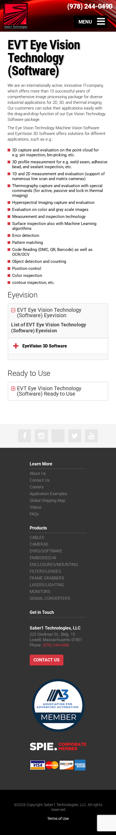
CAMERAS (39, 544)
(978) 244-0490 (56, 645)
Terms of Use (58, 818)
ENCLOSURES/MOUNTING (54, 564)
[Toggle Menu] (91, 21)
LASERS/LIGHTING (47, 584)
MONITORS (40, 591)
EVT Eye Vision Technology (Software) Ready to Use (49, 391)
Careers (37, 487)
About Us (38, 473)
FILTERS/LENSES (45, 571)
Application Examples (48, 493)
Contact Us (40, 480)
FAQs (34, 514)
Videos (36, 507)
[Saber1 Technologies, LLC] (16, 15)
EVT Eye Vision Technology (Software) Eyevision (49, 313)
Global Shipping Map (47, 500)
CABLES (37, 537)
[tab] (57, 313)
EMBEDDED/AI (43, 557)
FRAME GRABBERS (47, 578)
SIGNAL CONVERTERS (50, 598)
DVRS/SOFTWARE (46, 551)
